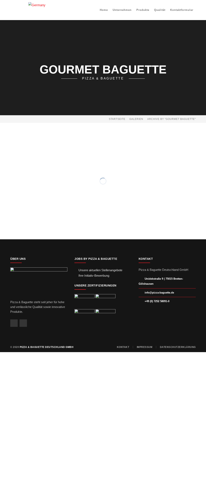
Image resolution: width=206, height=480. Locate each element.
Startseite (117, 119)
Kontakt (123, 347)
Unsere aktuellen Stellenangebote (100, 270)
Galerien (136, 119)
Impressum (144, 347)
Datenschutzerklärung (178, 347)
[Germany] (36, 5)
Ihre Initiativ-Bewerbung (93, 275)
